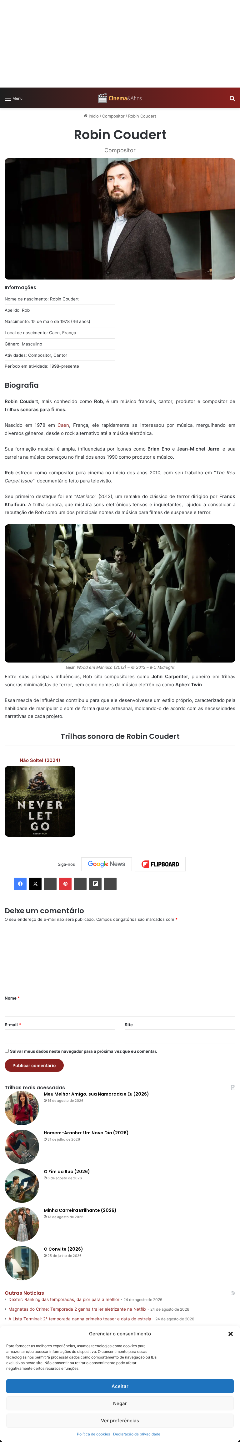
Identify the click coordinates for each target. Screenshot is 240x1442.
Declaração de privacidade (136, 1434)
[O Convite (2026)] (22, 1263)
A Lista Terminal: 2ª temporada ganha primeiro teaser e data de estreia (79, 1318)
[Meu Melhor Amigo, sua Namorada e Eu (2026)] (22, 1108)
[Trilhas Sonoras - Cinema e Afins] (120, 98)
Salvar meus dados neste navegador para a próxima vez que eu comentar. (83, 1051)
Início (93, 115)
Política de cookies (93, 1434)
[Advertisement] (120, 44)
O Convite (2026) (63, 1249)
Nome (12, 998)
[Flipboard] (160, 864)
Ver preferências (120, 1421)
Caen (63, 425)
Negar (120, 1403)
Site (129, 1024)
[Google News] (106, 864)
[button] (231, 1334)
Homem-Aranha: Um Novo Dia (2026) (86, 1133)
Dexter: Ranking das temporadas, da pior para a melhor (63, 1299)
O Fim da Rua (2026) (67, 1171)
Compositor (113, 115)
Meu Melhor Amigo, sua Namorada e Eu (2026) (96, 1094)
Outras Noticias (24, 1293)
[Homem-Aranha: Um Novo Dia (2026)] (22, 1147)
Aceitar (120, 1386)
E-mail (13, 1024)
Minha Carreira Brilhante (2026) (80, 1210)
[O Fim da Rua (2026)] (22, 1185)
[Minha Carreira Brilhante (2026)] (22, 1224)
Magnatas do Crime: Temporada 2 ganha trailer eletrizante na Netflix (77, 1309)
